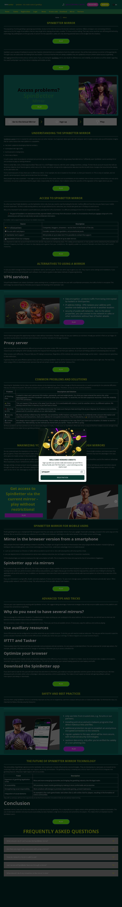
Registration (62, 478)
